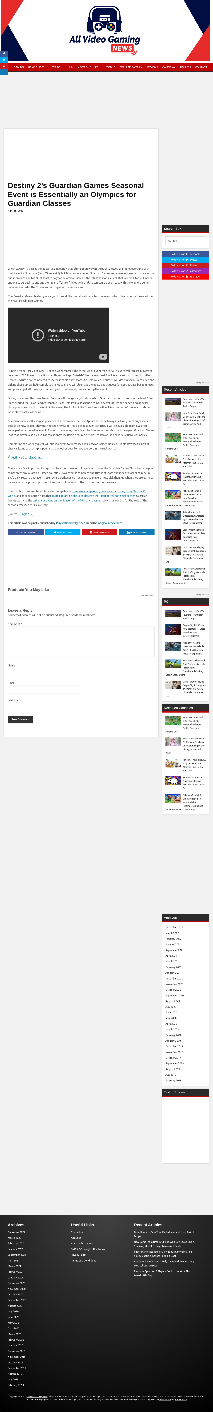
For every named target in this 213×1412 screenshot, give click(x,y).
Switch (56, 67)
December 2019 (174, 1046)
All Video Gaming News (37, 1397)
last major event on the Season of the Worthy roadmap (67, 500)
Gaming (19, 67)
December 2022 (174, 927)
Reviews (152, 67)
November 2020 (174, 984)
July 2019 (170, 1074)
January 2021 (173, 972)
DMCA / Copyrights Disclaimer (88, 1249)
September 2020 (174, 995)
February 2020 (173, 1035)
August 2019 (172, 1069)
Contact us (77, 1232)
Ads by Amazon (147, 595)
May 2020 (171, 1018)
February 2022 (173, 938)
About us (76, 1237)
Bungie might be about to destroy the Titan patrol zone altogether (93, 495)
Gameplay (168, 67)
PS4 (71, 67)
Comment (15, 624)
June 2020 (171, 1012)
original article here (110, 523)
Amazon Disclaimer (82, 1243)
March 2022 (172, 933)
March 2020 (172, 1029)
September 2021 (174, 950)
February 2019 (173, 1080)
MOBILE (110, 67)
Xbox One (84, 67)
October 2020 (173, 989)
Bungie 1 (24, 513)
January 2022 (173, 944)
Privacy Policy (78, 1254)
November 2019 (174, 1052)
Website (13, 700)
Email (11, 682)
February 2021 (173, 967)
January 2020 (173, 1040)
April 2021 (171, 955)
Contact (201, 67)
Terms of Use (165, 1399)
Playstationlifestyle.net (70, 523)
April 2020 (171, 1023)
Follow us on (185, 254)
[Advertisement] (106, 103)
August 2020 (172, 1001)
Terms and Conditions (83, 1260)
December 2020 (174, 978)
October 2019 (173, 1057)
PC (96, 67)
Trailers (185, 67)
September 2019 (174, 1063)
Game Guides (36, 67)
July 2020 (170, 1006)
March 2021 (172, 961)
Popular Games (129, 67)
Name (11, 665)
